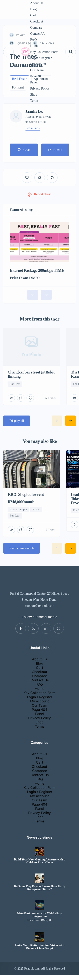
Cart (33, 15)
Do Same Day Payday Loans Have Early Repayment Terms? (39, 888)
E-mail (57, 150)
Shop (33, 94)
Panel (33, 82)
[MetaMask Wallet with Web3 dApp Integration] (39, 905)
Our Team (37, 70)
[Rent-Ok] (25, 52)
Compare (36, 27)
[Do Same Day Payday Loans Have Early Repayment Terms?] (39, 878)
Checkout (36, 21)
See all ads (32, 128)
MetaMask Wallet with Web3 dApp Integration (39, 915)
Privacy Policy (40, 88)
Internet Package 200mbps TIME (37, 270)
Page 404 (36, 76)
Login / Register (41, 58)
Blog (33, 9)
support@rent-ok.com (39, 605)
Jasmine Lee (34, 111)
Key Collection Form (44, 52)
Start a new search (21, 548)
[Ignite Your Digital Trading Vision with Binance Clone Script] (39, 937)
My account (38, 64)
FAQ (33, 39)
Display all (16, 420)
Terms (34, 100)
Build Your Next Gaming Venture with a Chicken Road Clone (39, 861)
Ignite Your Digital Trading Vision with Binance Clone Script (39, 947)
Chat (26, 150)
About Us (36, 3)
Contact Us (37, 33)
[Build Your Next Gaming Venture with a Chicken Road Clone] (39, 851)
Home (34, 45)
